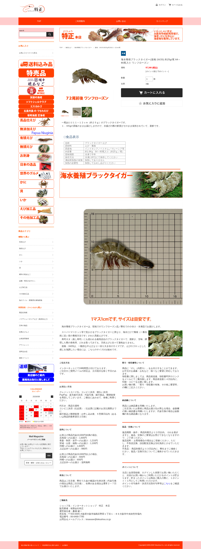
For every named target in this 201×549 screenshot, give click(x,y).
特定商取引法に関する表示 (50, 545)
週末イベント (24, 358)
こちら (167, 483)
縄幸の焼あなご (25, 274)
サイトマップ (162, 21)
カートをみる (177, 5)
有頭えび (22, 242)
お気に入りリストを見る (28, 53)
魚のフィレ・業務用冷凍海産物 (30, 300)
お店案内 (65, 545)
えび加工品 (23, 287)
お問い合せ (121, 21)
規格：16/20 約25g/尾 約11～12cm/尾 (107, 47)
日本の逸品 (23, 325)
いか (20, 261)
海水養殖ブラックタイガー (83, 47)
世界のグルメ (24, 332)
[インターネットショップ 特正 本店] (32, 15)
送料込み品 (23, 351)
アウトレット (24, 345)
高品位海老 (23, 313)
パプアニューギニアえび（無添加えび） (34, 319)
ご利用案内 (80, 21)
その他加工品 (24, 294)
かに (20, 255)
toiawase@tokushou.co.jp (98, 519)
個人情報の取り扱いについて (30, 545)
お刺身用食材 (24, 339)
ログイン (162, 5)
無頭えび (68, 47)
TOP (39, 21)
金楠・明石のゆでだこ (27, 281)
